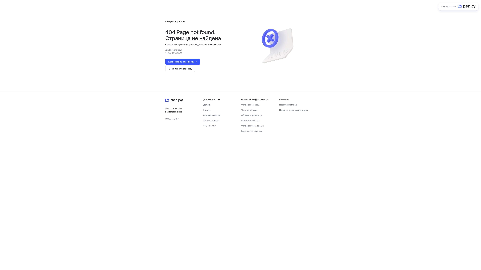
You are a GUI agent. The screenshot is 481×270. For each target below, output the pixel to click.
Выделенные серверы (251, 131)
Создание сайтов (211, 115)
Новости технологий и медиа (293, 110)
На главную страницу (181, 69)
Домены (207, 105)
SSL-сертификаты (211, 120)
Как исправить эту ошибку (181, 61)
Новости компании (288, 105)
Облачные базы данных (252, 125)
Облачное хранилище (251, 115)
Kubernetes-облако (250, 120)
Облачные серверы (250, 105)
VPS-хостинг (209, 125)
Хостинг (207, 110)
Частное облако (249, 110)
